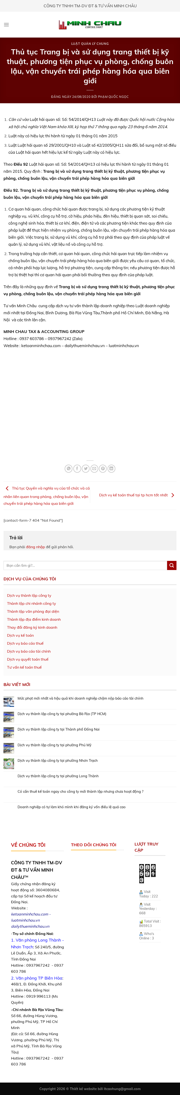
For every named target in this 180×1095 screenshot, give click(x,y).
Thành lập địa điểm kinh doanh (34, 619)
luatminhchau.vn (25, 920)
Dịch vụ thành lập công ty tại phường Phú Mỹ (54, 745)
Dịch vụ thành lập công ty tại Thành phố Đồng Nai (59, 729)
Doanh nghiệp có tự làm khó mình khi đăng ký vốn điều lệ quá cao (72, 807)
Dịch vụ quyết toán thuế (28, 659)
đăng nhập (35, 546)
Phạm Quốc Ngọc (113, 97)
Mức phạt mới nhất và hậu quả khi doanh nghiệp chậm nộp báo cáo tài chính (80, 698)
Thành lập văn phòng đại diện (33, 611)
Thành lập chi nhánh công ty (31, 603)
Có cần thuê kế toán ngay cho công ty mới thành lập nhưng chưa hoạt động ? (80, 791)
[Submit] (171, 565)
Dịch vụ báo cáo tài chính (29, 651)
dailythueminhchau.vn (30, 926)
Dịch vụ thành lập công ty (29, 595)
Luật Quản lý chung (90, 44)
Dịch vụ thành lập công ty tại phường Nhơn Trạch (58, 760)
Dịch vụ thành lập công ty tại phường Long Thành (58, 776)
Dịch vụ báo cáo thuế (25, 643)
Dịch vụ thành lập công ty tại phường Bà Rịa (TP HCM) (62, 714)
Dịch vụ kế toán (20, 635)
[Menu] (6, 24)
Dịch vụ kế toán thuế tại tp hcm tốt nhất (134, 495)
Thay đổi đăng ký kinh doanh (32, 627)
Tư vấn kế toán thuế (24, 667)
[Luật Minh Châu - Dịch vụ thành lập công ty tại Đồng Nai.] (90, 24)
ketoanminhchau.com (29, 914)
